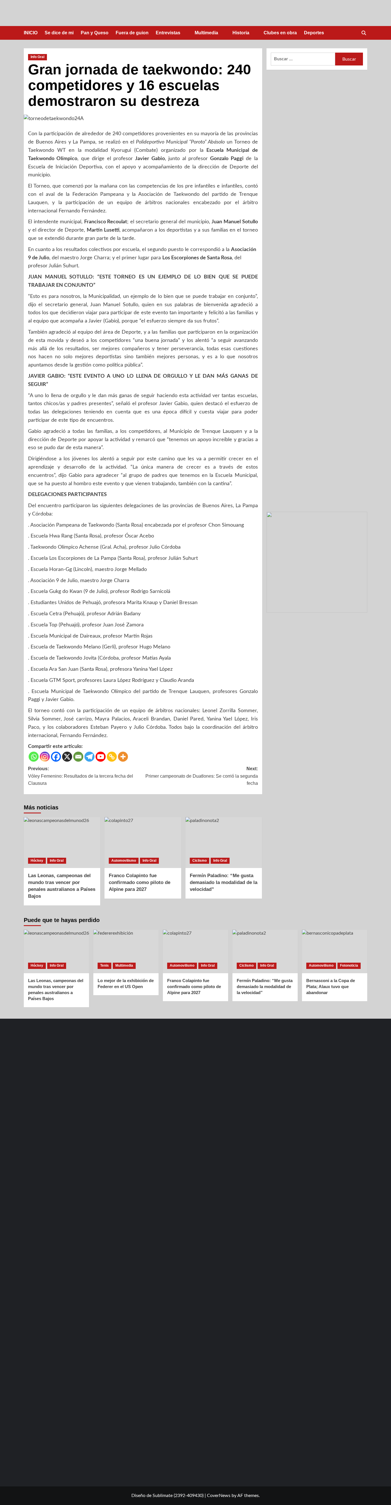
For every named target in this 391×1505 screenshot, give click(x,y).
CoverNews (218, 1495)
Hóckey (37, 861)
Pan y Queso (94, 32)
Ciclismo (199, 861)
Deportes (314, 32)
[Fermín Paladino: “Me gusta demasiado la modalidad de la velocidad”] (223, 842)
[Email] (78, 757)
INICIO (30, 32)
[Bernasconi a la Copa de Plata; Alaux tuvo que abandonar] (334, 951)
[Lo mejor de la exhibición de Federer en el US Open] (126, 951)
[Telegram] (89, 757)
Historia (240, 32)
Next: (201, 776)
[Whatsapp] (34, 757)
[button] (363, 33)
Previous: (80, 776)
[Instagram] (45, 757)
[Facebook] (56, 757)
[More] (123, 757)
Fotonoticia (349, 965)
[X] (67, 757)
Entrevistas (168, 32)
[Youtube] (101, 757)
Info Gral (37, 57)
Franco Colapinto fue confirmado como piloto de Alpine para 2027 (139, 882)
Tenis (104, 965)
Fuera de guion (132, 32)
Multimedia (206, 32)
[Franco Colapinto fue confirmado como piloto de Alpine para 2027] (142, 842)
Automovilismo (123, 861)
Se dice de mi (59, 32)
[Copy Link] (112, 757)
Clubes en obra (280, 32)
